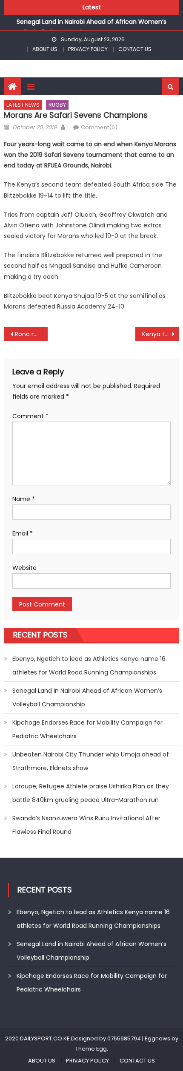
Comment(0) (99, 127)
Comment (30, 416)
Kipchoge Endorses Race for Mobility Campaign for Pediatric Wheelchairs (87, 729)
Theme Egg (91, 1049)
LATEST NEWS (23, 104)
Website (24, 568)
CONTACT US (135, 49)
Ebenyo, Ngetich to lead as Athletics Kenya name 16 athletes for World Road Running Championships (89, 665)
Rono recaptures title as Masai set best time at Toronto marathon (31, 334)
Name (23, 499)
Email (22, 533)
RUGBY (57, 104)
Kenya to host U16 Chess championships (160, 334)
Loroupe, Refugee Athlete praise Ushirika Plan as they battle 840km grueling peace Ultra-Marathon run (90, 793)
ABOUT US (44, 49)
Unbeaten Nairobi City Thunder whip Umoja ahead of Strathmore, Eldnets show (90, 761)
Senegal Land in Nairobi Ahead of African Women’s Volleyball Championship (87, 697)
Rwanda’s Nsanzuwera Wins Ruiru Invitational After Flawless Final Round (86, 825)
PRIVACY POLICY (88, 49)
